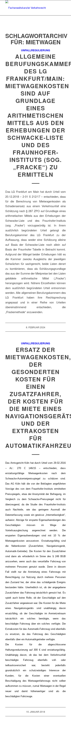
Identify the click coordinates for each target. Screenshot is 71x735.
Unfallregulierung (35, 50)
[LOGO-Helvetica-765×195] (29, 7)
